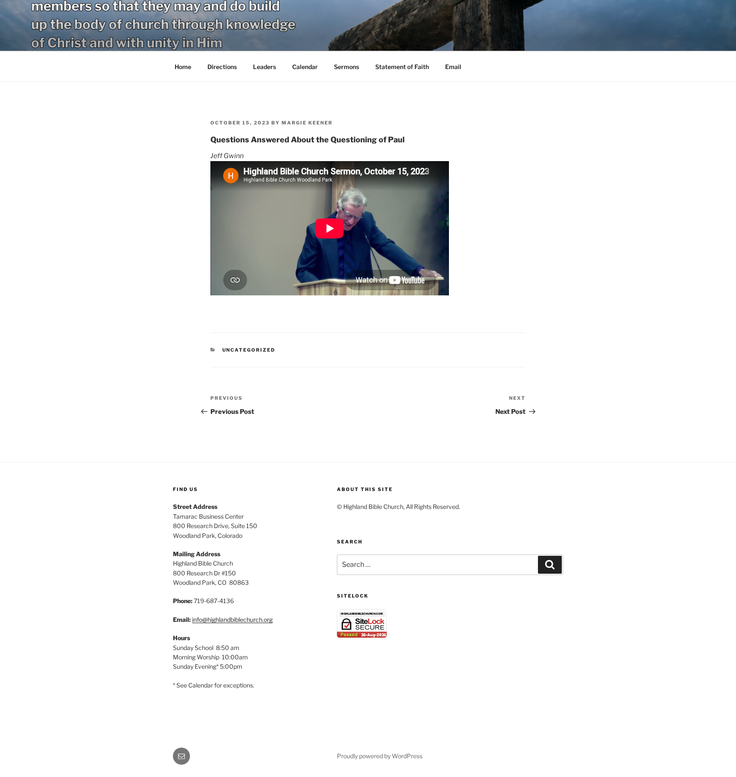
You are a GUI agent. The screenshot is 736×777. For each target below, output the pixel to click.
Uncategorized (249, 350)
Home (183, 66)
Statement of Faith (402, 66)
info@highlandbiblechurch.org (232, 619)
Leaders (264, 66)
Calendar (305, 66)
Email (453, 66)
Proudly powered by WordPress (380, 756)
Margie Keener (307, 123)
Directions (222, 66)
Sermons (346, 66)
